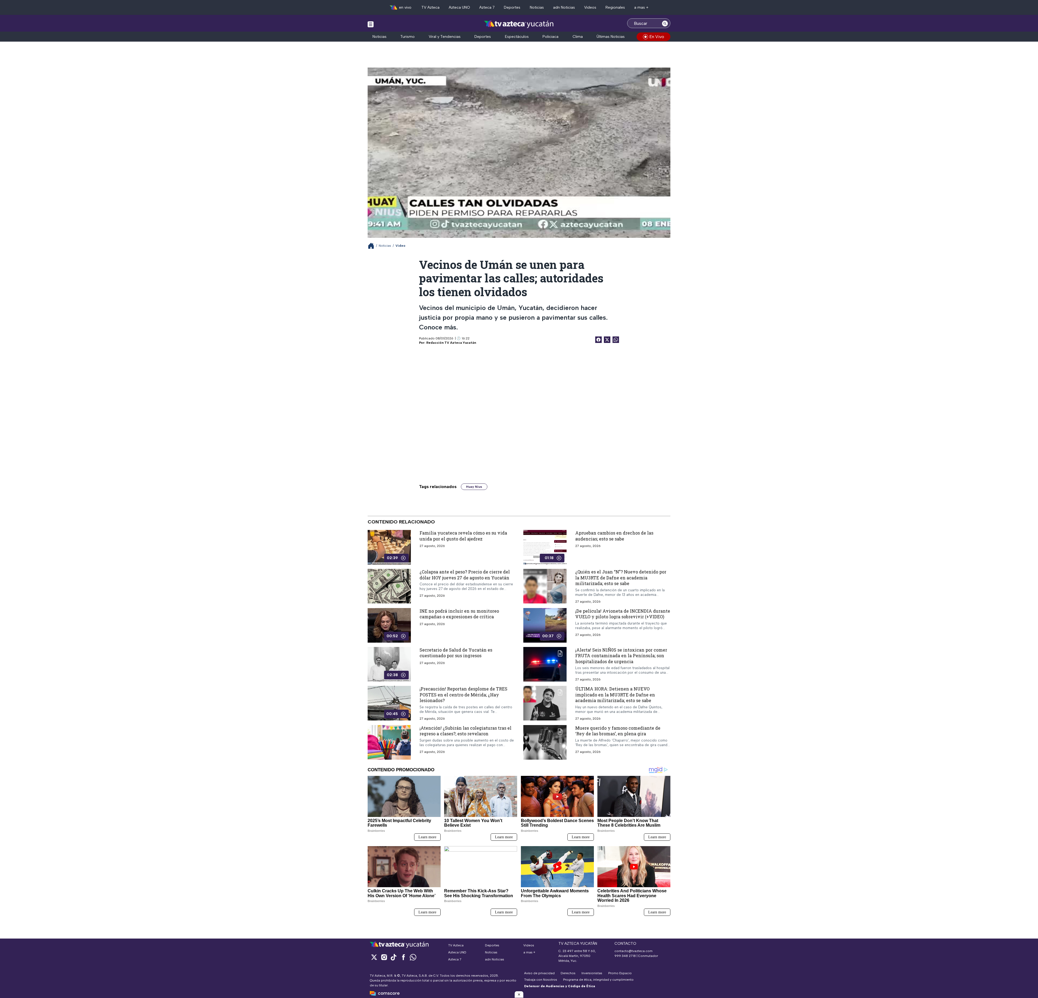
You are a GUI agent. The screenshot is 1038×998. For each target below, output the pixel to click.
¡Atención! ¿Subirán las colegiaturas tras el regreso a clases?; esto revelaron (465, 731)
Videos (590, 7)
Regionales (615, 7)
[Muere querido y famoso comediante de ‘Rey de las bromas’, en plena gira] (545, 742)
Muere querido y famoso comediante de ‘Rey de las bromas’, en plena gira (617, 731)
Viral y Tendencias (445, 36)
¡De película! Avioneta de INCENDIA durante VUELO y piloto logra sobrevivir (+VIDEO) (622, 614)
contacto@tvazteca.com (633, 951)
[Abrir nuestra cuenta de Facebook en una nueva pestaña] (403, 957)
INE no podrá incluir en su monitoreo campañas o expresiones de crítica (459, 614)
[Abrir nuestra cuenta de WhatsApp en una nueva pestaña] (413, 957)
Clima (578, 36)
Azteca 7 (487, 7)
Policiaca (550, 36)
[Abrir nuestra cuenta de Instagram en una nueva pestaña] (384, 957)
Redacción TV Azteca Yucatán (451, 343)
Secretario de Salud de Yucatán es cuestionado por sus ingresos (456, 653)
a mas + (641, 7)
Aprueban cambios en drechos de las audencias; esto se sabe (614, 536)
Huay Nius (474, 487)
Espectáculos (517, 36)
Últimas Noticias (611, 36)
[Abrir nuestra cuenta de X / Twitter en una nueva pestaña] (374, 957)
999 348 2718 (625, 956)
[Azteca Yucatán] (519, 23)
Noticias (537, 7)
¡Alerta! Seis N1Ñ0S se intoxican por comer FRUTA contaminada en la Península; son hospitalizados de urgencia (621, 655)
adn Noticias (564, 7)
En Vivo (656, 36)
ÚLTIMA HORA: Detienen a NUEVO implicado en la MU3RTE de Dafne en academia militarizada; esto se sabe (615, 694)
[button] (519, 994)
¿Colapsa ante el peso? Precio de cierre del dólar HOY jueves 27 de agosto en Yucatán (465, 574)
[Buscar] (665, 23)
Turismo (407, 36)
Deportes (512, 7)
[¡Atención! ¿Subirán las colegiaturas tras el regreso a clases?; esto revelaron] (389, 742)
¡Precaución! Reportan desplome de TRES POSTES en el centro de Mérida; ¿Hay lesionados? (463, 694)
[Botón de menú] (371, 24)
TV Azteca (430, 7)
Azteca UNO (459, 7)
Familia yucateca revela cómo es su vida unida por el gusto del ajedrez (463, 536)
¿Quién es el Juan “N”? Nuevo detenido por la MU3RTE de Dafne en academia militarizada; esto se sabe (620, 577)
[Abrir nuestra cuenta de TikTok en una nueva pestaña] (393, 957)
